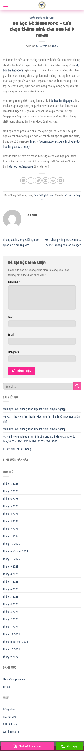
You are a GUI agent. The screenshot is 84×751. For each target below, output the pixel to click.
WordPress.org (11, 731)
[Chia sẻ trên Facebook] (31, 180)
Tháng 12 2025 (11, 543)
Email (11, 334)
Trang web (13, 352)
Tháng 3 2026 (10, 521)
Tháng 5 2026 (10, 506)
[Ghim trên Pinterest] (53, 180)
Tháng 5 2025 (10, 596)
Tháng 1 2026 (10, 536)
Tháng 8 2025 (10, 574)
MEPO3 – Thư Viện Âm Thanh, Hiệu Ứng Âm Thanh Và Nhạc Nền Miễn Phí (41, 418)
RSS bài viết (9, 716)
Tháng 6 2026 (10, 498)
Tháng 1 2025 (10, 626)
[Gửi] (77, 386)
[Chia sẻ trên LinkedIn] (60, 180)
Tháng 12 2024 (11, 634)
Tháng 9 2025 (10, 566)
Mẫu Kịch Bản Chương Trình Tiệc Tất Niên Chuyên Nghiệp (34, 409)
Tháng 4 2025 (10, 604)
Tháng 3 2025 (10, 611)
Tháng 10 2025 (11, 559)
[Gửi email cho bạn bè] (45, 180)
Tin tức (6, 686)
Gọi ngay (72, 746)
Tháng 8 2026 (10, 483)
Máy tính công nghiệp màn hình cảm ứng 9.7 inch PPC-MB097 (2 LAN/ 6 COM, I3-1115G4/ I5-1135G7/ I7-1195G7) (39, 438)
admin (55, 46)
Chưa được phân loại (42, 17)
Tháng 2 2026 (10, 528)
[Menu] (5, 5)
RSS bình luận (10, 724)
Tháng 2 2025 (10, 619)
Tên (10, 317)
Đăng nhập (9, 709)
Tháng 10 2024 (11, 649)
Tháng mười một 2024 (15, 641)
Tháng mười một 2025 (15, 551)
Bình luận (14, 282)
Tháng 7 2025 (10, 581)
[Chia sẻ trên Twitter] (38, 180)
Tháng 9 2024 (10, 656)
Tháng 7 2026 (10, 491)
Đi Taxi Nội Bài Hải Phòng (17, 449)
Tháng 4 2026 (10, 513)
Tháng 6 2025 (10, 589)
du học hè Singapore (62, 100)
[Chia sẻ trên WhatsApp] (23, 180)
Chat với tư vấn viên (30, 746)
